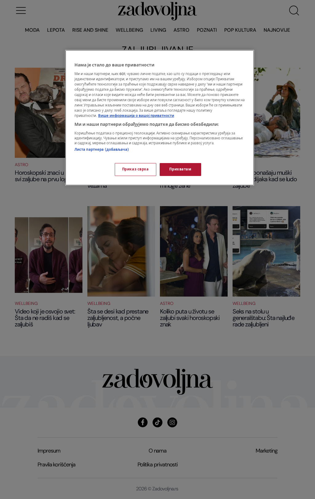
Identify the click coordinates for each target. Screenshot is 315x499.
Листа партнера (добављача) (101, 149)
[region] (159, 118)
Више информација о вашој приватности (136, 116)
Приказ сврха (135, 169)
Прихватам (180, 169)
